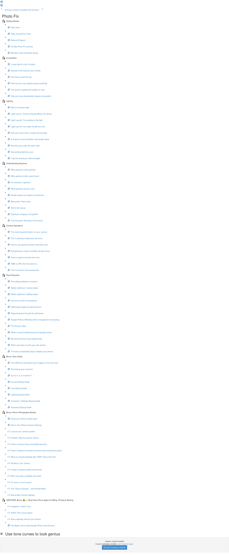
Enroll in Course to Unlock (114, 547)
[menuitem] (1, 6)
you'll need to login (125, 544)
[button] (1, 2)
